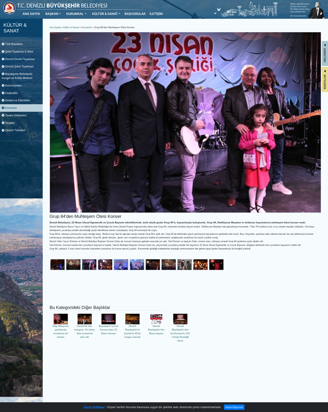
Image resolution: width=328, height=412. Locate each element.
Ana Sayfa (55, 27)
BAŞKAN (51, 14)
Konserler (10, 107)
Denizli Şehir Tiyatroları (18, 66)
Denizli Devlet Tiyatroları (19, 59)
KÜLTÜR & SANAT (105, 14)
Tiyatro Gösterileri (15, 115)
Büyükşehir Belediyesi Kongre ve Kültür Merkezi (17, 76)
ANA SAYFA (31, 14)
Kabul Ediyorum (234, 407)
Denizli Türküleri (14, 130)
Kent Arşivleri (12, 85)
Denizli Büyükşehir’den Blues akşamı (156, 330)
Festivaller (11, 93)
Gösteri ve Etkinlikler (17, 100)
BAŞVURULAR (135, 14)
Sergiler (9, 122)
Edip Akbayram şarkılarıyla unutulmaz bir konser (61, 331)
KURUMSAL (75, 14)
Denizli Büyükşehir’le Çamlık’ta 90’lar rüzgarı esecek (132, 331)
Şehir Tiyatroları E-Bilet (18, 51)
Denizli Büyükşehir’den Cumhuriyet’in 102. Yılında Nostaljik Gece (180, 333)
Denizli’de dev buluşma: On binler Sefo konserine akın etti (84, 331)
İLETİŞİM (156, 14)
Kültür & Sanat (71, 27)
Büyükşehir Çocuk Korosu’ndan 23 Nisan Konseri (108, 330)
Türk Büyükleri (13, 44)
